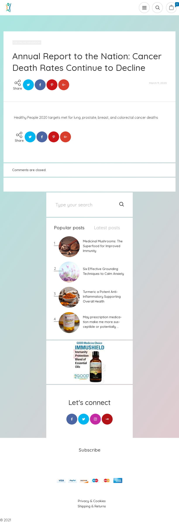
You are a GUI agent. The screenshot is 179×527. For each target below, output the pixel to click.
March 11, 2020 (158, 83)
